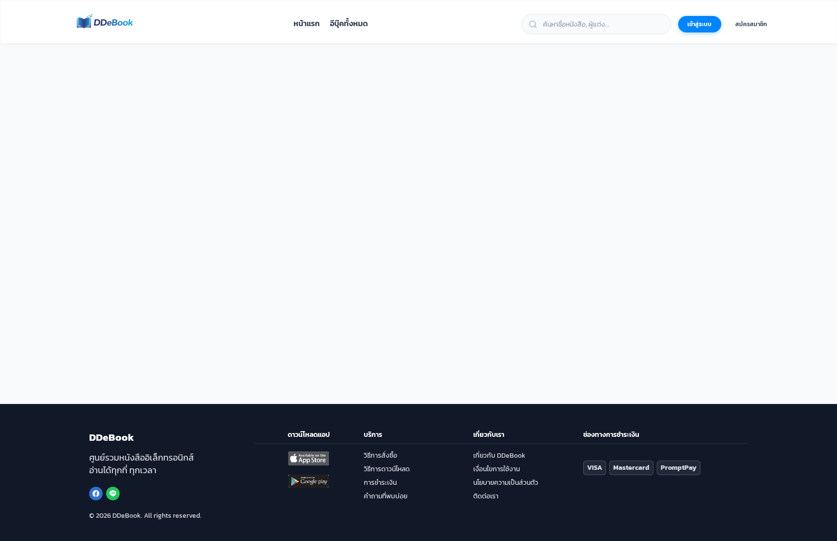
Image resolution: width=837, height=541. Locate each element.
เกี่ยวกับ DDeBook (499, 455)
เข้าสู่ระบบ (699, 24)
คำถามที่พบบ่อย (385, 496)
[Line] (113, 493)
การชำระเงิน (380, 483)
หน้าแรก (307, 23)
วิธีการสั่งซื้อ (380, 455)
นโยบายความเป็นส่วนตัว (505, 483)
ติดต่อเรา (485, 496)
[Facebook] (96, 493)
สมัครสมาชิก (751, 24)
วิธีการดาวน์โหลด (387, 469)
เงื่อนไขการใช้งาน (496, 469)
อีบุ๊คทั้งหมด (349, 23)
